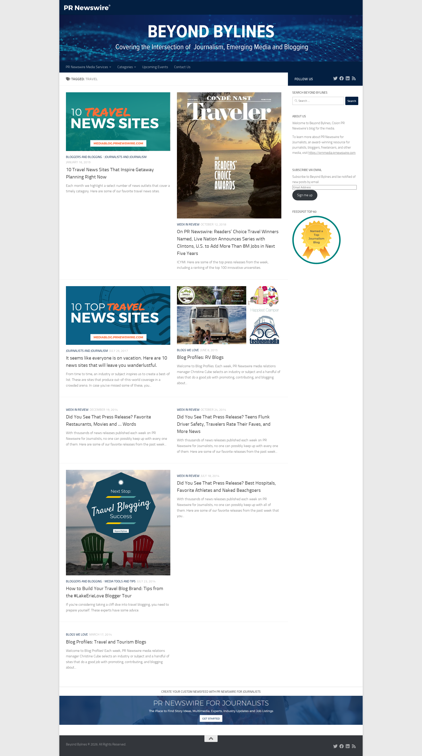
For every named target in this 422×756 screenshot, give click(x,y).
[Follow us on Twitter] (335, 78)
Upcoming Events (155, 67)
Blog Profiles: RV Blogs (200, 357)
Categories (125, 67)
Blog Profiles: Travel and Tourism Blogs (106, 642)
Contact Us (182, 67)
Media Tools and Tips (120, 581)
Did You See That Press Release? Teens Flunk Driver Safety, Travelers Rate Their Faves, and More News (224, 424)
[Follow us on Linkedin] (348, 78)
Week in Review (188, 224)
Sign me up (305, 195)
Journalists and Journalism (126, 157)
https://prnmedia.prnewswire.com (332, 153)
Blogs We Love (188, 350)
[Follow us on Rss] (354, 78)
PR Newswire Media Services (87, 67)
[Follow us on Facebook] (341, 78)
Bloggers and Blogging (84, 157)
